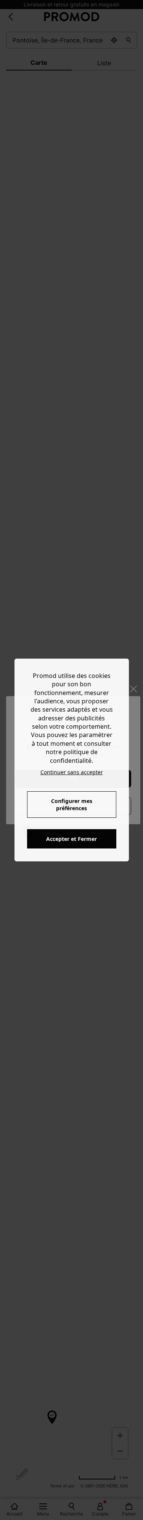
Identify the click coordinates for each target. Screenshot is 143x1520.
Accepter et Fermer (71, 838)
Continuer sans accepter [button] (71, 772)
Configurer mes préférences (71, 804)
